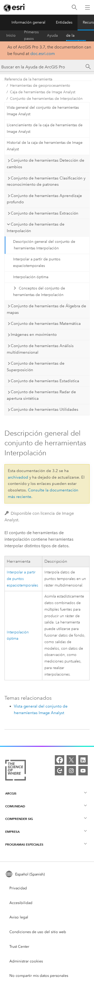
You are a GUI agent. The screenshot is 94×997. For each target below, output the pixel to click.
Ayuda (52, 35)
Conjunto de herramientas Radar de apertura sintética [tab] (41, 395)
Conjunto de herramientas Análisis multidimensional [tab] (40, 349)
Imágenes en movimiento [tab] (34, 334)
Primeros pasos (31, 35)
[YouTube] (83, 770)
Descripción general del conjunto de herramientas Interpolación (44, 244)
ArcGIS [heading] (10, 793)
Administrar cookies (26, 961)
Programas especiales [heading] (24, 844)
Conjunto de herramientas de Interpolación (46, 98)
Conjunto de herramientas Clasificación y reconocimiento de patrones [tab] (46, 181)
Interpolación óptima (30, 277)
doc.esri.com (42, 53)
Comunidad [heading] (15, 806)
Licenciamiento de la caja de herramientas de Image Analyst (45, 128)
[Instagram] (71, 770)
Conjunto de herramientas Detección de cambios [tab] (45, 163)
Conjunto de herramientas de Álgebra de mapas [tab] (46, 309)
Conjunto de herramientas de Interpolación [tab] (35, 227)
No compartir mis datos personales (38, 975)
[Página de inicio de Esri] (15, 7)
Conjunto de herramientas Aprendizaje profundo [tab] (44, 199)
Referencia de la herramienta (76, 35)
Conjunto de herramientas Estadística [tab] (45, 381)
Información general (28, 22)
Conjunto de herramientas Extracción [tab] (44, 213)
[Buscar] (74, 7)
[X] (71, 760)
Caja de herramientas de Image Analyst (42, 92)
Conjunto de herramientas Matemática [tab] (46, 323)
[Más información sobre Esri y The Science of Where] (15, 771)
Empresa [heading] (12, 832)
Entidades (64, 22)
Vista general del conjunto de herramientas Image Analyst (43, 110)
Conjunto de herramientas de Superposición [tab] (35, 366)
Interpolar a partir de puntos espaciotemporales (36, 262)
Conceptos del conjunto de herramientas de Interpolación (39, 291)
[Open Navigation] (87, 7)
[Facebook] (59, 760)
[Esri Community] (59, 770)
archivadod (18, 477)
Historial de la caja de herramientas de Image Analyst (45, 145)
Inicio (11, 35)
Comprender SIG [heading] (19, 819)
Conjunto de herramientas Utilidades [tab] (44, 409)
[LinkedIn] (83, 760)
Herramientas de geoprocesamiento (40, 85)
